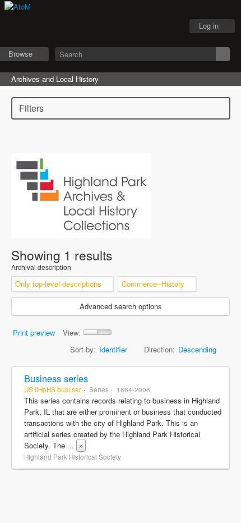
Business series (56, 378)
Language (141, 26)
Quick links (169, 26)
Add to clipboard (218, 378)
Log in (209, 25)
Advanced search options (121, 306)
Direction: (159, 349)
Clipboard (113, 26)
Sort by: (83, 349)
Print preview (34, 332)
